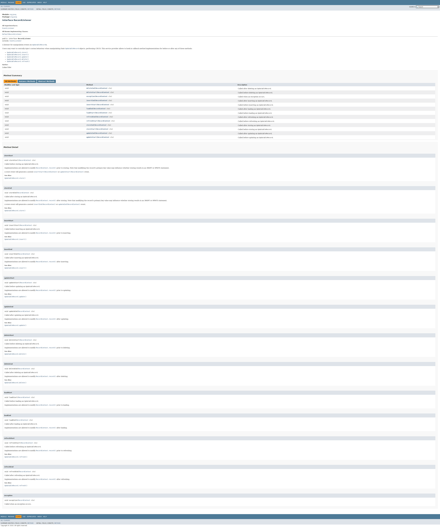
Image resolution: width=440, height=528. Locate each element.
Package (11, 2)
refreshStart (91, 121)
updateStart (91, 137)
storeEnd (90, 125)
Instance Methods (27, 81)
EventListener (8, 28)
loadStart (90, 113)
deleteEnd (90, 88)
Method (30, 9)
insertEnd (90, 100)
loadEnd (89, 109)
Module (4, 2)
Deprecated (31, 2)
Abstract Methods (46, 81)
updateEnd (90, 133)
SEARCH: (412, 7)
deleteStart (91, 92)
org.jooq (13, 14)
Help (45, 2)
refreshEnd (91, 117)
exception (90, 96)
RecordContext (101, 88)
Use (24, 2)
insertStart (91, 105)
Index (39, 2)
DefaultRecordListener (12, 34)
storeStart (91, 129)
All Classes (5, 6)
